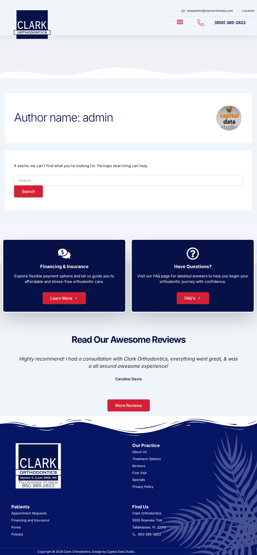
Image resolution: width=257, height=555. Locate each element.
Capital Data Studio (120, 551)
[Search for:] (128, 180)
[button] (180, 22)
